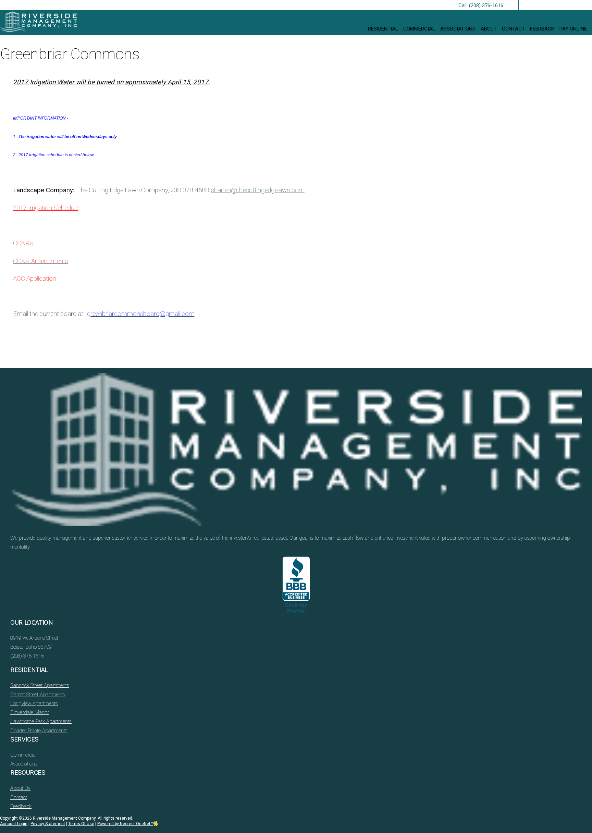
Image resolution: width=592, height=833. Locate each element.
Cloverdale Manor (29, 712)
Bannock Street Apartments (39, 685)
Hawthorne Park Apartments (41, 721)
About (489, 29)
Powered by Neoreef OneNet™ (125, 823)
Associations (458, 29)
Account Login (13, 823)
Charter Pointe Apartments (38, 730)
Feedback (542, 29)
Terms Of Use (81, 823)
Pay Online (573, 29)
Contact (513, 29)
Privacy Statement (47, 823)
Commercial (419, 29)
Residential (383, 29)
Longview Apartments (34, 703)
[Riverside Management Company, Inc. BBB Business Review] (296, 587)
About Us (20, 788)
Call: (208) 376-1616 (480, 5)
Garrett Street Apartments (37, 694)
